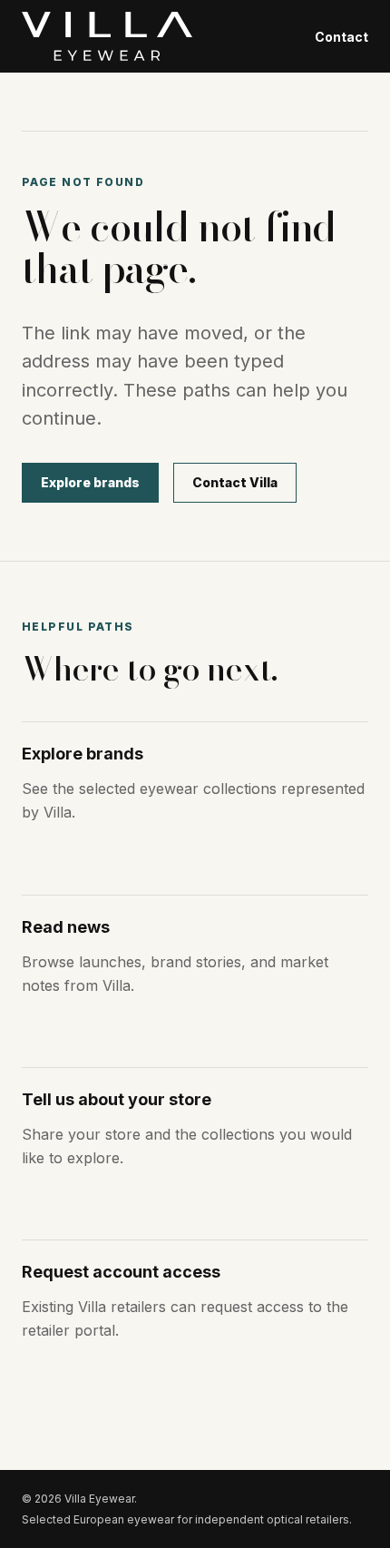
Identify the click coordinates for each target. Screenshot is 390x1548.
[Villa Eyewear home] (107, 36)
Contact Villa (235, 482)
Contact (341, 36)
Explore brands (90, 482)
